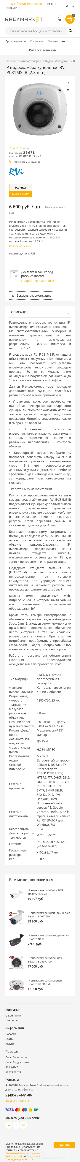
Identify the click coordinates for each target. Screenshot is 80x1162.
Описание (19, 312)
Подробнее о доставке (37, 281)
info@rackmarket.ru (28, 4)
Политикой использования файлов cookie (22, 1154)
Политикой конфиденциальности (23, 1157)
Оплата (53, 41)
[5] (24, 148)
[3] (17, 148)
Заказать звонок (17, 1101)
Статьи (9, 1039)
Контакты (11, 1020)
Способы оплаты (16, 1057)
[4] (21, 148)
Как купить (12, 1067)
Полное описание (20, 246)
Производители (15, 41)
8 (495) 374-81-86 (59, 19)
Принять (64, 1145)
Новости (10, 1034)
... (63, 40)
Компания (37, 41)
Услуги (9, 1043)
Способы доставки (17, 1062)
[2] (14, 148)
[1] (10, 148)
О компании (13, 1015)
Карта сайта (13, 1072)
